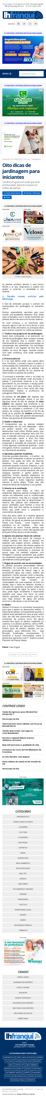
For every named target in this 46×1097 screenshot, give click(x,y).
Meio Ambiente (23, 863)
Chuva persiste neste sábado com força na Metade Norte (22, 725)
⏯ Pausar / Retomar (32, 193)
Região (23, 915)
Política (23, 904)
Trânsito (23, 930)
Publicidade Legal (23, 910)
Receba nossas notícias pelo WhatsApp (23, 297)
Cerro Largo (23, 977)
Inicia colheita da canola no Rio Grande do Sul (21, 762)
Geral (23, 853)
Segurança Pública (23, 925)
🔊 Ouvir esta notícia (12, 193)
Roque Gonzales (23, 998)
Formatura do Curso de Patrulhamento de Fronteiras (21, 751)
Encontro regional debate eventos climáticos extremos (18, 739)
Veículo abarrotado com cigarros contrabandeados (17, 732)
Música (23, 878)
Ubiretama (23, 1018)
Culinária (23, 827)
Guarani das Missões (23, 982)
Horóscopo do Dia (10, 719)
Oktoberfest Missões (23, 889)
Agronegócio (23, 816)
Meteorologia (23, 868)
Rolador (23, 992)
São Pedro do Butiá (23, 1013)
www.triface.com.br (26, 1094)
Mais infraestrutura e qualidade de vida (20, 745)
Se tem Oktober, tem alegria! (15, 757)
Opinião (23, 894)
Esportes (23, 847)
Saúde (23, 920)
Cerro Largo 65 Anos (23, 822)
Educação (23, 842)
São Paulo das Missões (23, 1008)
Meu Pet (23, 873)
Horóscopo (23, 858)
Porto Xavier (23, 987)
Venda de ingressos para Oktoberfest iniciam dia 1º (20, 713)
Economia (23, 837)
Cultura (23, 832)
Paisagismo (23, 899)
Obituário (23, 884)
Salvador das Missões (23, 1003)
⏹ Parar (7, 197)
